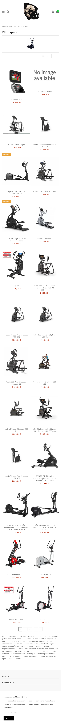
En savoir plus (11, 712)
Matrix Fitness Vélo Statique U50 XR (44, 146)
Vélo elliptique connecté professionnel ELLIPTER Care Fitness (44, 527)
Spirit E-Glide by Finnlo (16, 574)
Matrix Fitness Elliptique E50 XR (16, 430)
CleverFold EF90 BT (16, 619)
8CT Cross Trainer (44, 91)
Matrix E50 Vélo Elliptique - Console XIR (16, 383)
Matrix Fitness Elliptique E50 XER (44, 383)
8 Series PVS (16, 100)
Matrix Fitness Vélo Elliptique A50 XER (16, 336)
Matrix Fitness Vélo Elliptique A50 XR (44, 336)
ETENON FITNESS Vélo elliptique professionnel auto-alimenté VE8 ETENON (16, 527)
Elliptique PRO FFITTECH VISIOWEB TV (16, 193)
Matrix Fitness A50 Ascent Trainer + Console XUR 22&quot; (44, 288)
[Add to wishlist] (13, 96)
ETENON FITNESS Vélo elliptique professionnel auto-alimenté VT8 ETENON (45, 478)
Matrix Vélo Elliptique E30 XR (44, 192)
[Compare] (16, 96)
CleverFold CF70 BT (44, 619)
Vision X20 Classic (44, 239)
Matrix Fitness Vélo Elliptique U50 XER (16, 477)
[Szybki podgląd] (20, 96)
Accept (9, 718)
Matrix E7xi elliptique (16, 145)
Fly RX (16, 286)
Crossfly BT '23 (45, 574)
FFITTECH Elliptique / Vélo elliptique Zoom (16, 240)
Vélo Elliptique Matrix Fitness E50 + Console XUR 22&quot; (45, 430)
